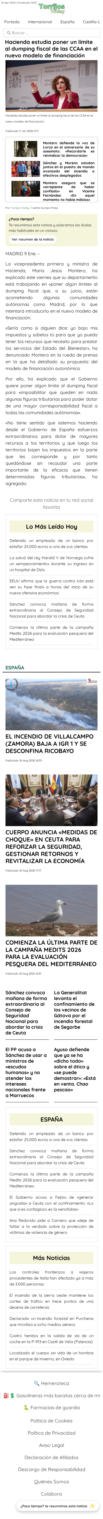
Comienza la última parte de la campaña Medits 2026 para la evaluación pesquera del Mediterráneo (52, 633)
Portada (12, 21)
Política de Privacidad (52, 1433)
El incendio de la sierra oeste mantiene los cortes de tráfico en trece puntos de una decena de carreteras (52, 1301)
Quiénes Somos (51, 1482)
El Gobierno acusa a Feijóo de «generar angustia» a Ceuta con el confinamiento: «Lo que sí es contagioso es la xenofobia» (52, 1203)
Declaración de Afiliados (51, 1457)
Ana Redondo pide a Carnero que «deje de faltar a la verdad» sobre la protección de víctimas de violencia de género (52, 1226)
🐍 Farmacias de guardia (51, 1407)
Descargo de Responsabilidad (51, 1469)
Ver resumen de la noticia (33, 239)
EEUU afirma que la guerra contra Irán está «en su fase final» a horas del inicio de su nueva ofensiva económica (52, 586)
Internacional (40, 21)
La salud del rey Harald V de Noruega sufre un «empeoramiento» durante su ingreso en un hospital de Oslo (52, 563)
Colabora (51, 1494)
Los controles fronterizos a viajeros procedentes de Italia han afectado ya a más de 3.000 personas (52, 1277)
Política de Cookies (51, 1421)
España (67, 21)
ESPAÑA (15, 667)
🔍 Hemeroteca (51, 1383)
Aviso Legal (51, 1445)
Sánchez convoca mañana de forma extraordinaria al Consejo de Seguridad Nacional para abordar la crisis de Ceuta (52, 610)
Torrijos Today (20, 208)
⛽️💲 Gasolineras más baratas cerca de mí (51, 1395)
